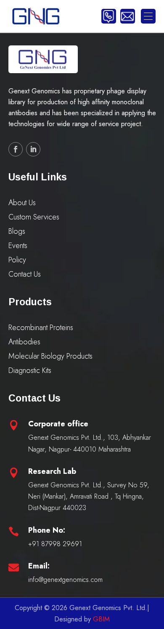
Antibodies (24, 341)
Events (17, 245)
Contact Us (24, 274)
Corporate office (58, 423)
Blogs (16, 231)
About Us (22, 202)
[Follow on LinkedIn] (33, 149)
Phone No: (46, 530)
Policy (17, 259)
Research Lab (52, 471)
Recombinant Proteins (40, 327)
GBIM (101, 619)
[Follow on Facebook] (15, 149)
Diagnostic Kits (29, 370)
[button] (148, 16)
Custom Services (33, 216)
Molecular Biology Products (50, 356)
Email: (39, 565)
